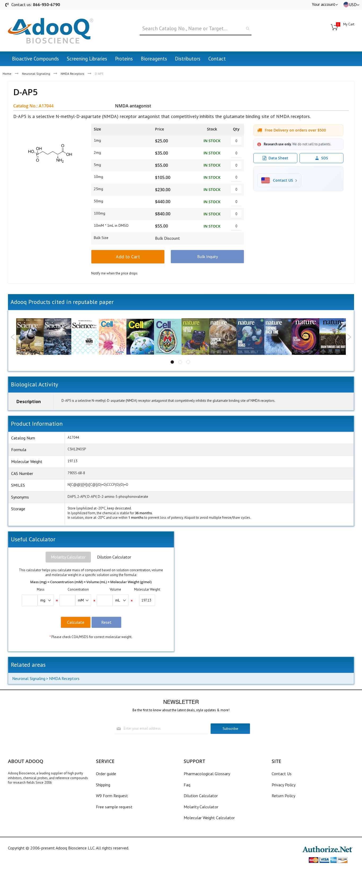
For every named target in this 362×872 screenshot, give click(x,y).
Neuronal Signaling (36, 74)
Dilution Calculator (114, 557)
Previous (13, 337)
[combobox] (195, 28)
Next (349, 337)
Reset (106, 622)
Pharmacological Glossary (207, 773)
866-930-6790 (46, 4)
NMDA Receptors (72, 74)
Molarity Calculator (68, 557)
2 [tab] (180, 362)
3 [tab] (188, 362)
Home (7, 74)
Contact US (283, 180)
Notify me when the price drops (114, 273)
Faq (187, 784)
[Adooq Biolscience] (50, 30)
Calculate (75, 622)
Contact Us (282, 773)
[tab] (68, 557)
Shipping (103, 784)
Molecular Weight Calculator (209, 817)
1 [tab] (172, 362)
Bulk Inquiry (207, 256)
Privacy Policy (283, 784)
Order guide (106, 773)
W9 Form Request (112, 795)
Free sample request (114, 806)
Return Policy (283, 795)
